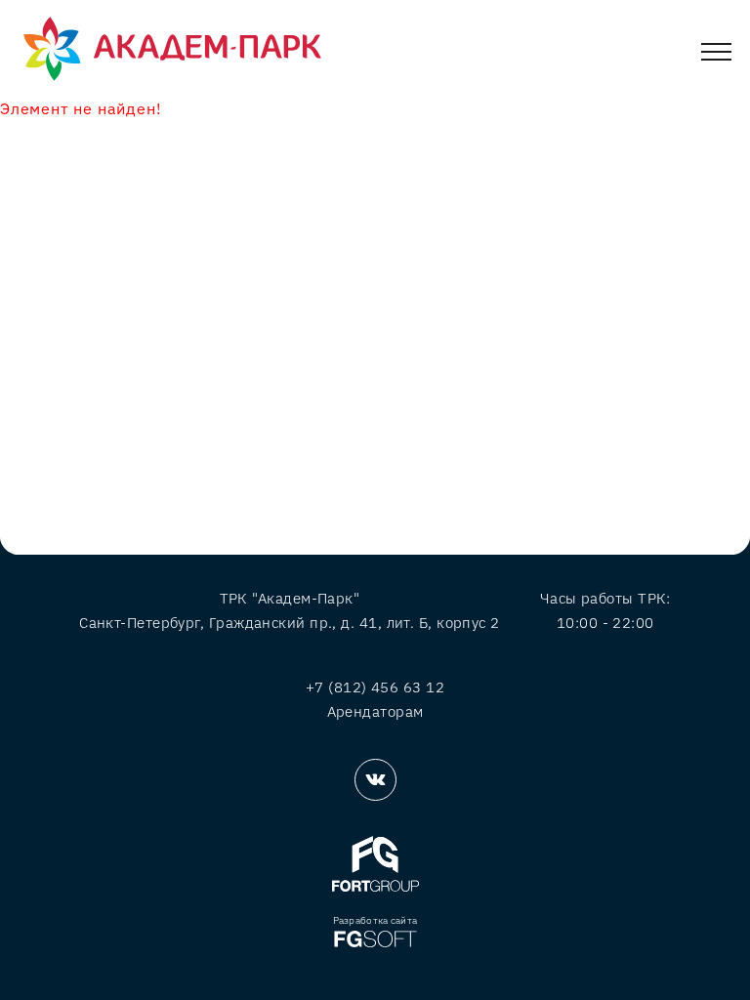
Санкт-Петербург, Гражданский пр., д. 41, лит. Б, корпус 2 (289, 622)
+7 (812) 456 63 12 (375, 687)
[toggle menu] (716, 55)
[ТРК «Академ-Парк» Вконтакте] (375, 780)
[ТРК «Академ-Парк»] (172, 50)
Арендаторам (375, 711)
